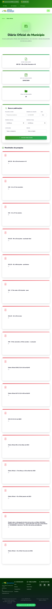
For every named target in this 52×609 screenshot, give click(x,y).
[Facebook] (44, 585)
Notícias (16, 586)
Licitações (29, 584)
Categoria (8, 128)
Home (3, 18)
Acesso (23, 5)
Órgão (28, 128)
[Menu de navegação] (48, 10)
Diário (6, 5)
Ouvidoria (14, 5)
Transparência (17, 589)
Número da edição (31, 111)
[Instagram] (40, 585)
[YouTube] (48, 585)
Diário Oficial (29, 586)
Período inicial (9, 120)
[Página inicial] (8, 11)
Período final (30, 120)
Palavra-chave (9, 111)
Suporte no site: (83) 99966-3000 (26, 605)
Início (15, 584)
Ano (42, 111)
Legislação (29, 589)
